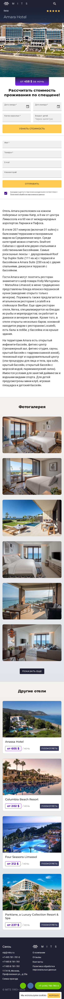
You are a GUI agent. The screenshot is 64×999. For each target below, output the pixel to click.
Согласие (13, 192)
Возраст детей (41, 116)
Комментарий (10, 172)
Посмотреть (49, 748)
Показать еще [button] (32, 671)
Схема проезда (10, 979)
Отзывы (37, 957)
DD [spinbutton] (6, 107)
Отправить (32, 183)
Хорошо (54, 995)
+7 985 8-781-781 (11, 961)
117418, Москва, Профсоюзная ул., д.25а (14, 973)
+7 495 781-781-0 (11, 957)
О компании (39, 952)
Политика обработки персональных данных (44, 968)
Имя (6, 142)
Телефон (8, 152)
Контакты (38, 962)
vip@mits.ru (8, 952)
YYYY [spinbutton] (16, 107)
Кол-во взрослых (12, 116)
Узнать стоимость (32, 128)
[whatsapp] (23, 986)
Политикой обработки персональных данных (27, 194)
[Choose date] (28, 106)
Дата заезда (10, 104)
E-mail (7, 162)
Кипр (6, 10)
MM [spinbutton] (10, 107)
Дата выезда (41, 104)
